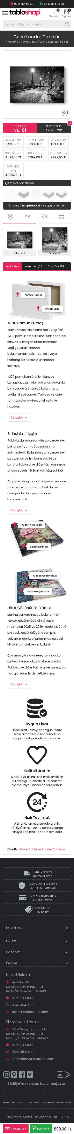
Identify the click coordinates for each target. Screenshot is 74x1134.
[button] (65, 242)
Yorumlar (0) (33, 266)
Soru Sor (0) (56, 266)
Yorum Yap (54, 130)
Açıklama (12, 266)
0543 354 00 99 (53, 4)
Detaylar (16, 417)
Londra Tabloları (53, 849)
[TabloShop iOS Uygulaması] (60, 1075)
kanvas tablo (38, 1083)
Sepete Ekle (18, 1129)
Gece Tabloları (30, 849)
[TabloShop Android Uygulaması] (68, 1075)
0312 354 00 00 (23, 4)
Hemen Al (43, 1129)
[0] (55, 13)
